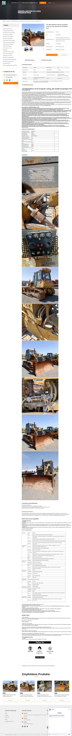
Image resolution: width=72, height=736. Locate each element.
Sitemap (15, 734)
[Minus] (69, 709)
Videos (26, 2)
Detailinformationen (29, 60)
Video (6, 719)
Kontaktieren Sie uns (32, 2)
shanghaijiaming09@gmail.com (11, 74)
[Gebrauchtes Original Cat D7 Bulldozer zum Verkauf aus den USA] (44, 686)
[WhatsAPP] (7, 80)
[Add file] (50, 734)
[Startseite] (3, 3)
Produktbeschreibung (46, 60)
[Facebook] (25, 726)
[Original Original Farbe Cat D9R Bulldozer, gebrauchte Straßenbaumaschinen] (10, 686)
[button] (4, 689)
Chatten (42, 2)
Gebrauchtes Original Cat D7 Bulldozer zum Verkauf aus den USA (44, 695)
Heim (13, 2)
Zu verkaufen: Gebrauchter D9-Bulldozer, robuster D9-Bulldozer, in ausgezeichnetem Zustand (27, 695)
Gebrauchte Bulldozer (31, 665)
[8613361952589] (27, 726)
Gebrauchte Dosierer (41, 665)
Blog (24, 2)
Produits (20, 2)
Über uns (16, 2)
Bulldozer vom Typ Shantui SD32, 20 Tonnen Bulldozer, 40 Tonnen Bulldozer (61, 695)
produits (6, 715)
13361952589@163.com (28, 723)
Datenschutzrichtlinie (9, 734)
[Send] (69, 734)
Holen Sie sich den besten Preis (51, 54)
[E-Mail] (10, 80)
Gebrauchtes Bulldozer (50, 665)
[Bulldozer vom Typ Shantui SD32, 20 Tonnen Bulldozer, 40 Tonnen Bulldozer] (61, 686)
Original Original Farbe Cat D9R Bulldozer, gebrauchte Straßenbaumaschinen (9, 695)
